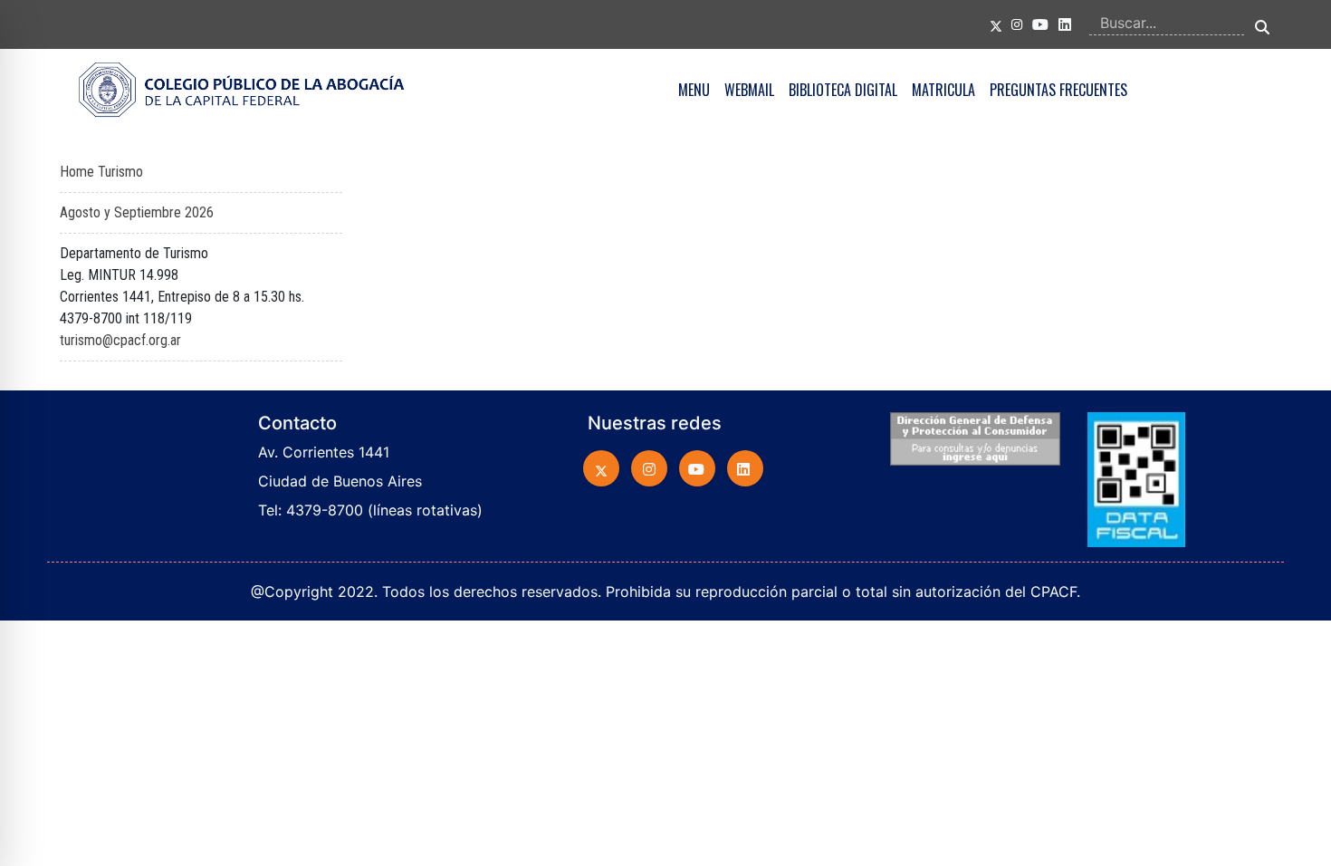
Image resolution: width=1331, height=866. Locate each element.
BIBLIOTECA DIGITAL (843, 90)
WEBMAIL (749, 90)
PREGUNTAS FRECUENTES (1058, 90)
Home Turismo (101, 171)
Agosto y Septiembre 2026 (137, 212)
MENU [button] (694, 90)
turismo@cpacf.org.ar (120, 340)
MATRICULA (943, 90)
